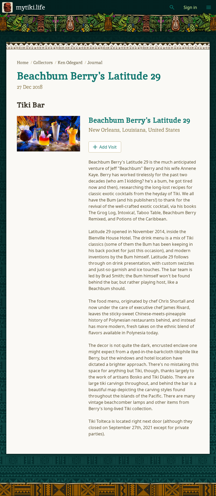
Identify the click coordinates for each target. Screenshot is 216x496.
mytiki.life (30, 7)
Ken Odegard (71, 62)
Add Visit (108, 147)
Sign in (190, 7)
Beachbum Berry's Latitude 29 (89, 76)
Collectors (43, 62)
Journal (94, 62)
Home (23, 62)
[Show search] (172, 7)
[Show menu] (208, 7)
